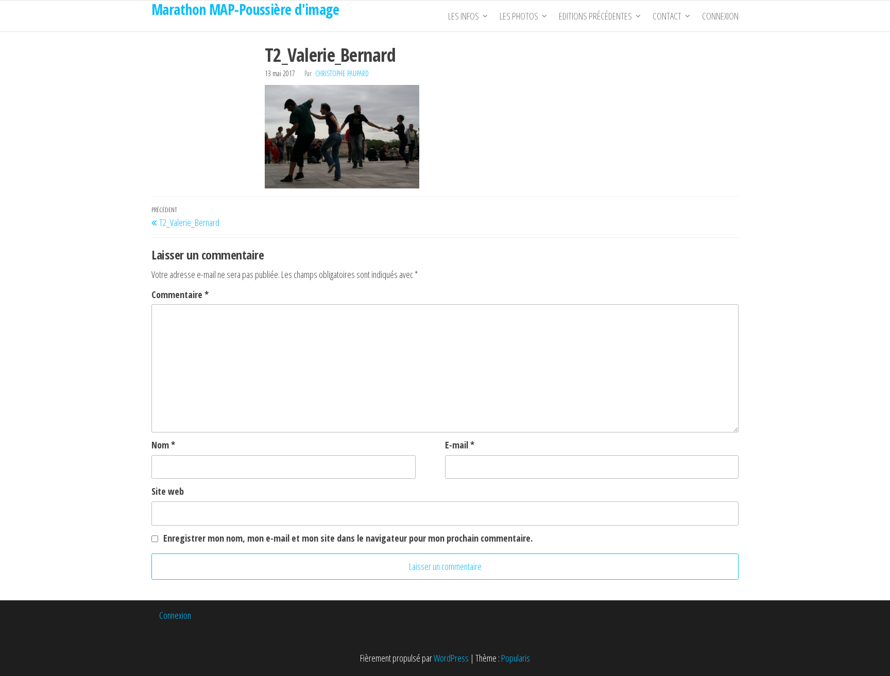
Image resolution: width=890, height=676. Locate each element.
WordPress (451, 658)
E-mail (459, 445)
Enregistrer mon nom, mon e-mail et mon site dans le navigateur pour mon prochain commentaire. (348, 538)
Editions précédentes (595, 16)
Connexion (720, 16)
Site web (167, 491)
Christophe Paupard (342, 73)
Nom (163, 445)
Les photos (519, 16)
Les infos (463, 16)
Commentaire (180, 294)
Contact (667, 16)
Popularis (515, 658)
